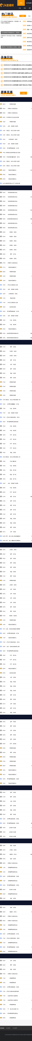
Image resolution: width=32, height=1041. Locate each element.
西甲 (11, 254)
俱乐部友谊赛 (13, 307)
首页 (21, 3)
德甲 (30, 8)
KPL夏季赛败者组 (11, 148)
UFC (7, 536)
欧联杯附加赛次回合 (12, 223)
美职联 (10, 615)
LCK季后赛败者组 (11, 934)
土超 (11, 801)
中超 (20, 8)
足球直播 (28, 3)
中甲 (11, 435)
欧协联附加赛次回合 (12, 192)
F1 (8, 1009)
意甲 (11, 369)
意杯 (11, 845)
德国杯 (11, 854)
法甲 (11, 364)
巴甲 (11, 743)
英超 (25, 8)
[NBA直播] (7, 5)
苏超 (11, 470)
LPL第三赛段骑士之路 (13, 285)
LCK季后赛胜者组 (11, 404)
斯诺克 (8, 130)
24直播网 (8, 1028)
